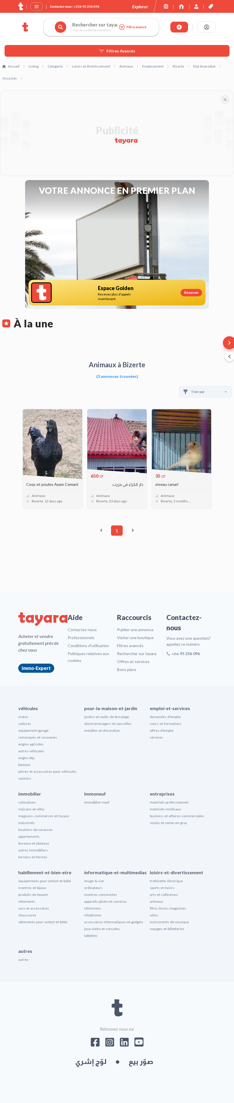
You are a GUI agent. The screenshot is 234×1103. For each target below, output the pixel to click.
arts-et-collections (164, 894)
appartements (29, 836)
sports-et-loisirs (162, 888)
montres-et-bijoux (32, 888)
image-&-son (94, 881)
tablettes (91, 935)
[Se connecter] (206, 27)
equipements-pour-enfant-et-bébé (44, 881)
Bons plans (126, 669)
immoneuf (95, 793)
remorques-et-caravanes (37, 737)
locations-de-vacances (35, 829)
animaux (156, 901)
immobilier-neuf (96, 802)
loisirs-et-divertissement (176, 872)
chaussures (27, 915)
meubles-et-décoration (102, 730)
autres (25, 951)
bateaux (24, 764)
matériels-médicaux (165, 809)
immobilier (29, 793)
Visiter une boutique (135, 637)
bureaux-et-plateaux (33, 843)
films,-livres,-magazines (168, 908)
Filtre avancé (136, 27)
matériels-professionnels (169, 802)
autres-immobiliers (33, 850)
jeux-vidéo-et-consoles (102, 929)
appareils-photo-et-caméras (105, 901)
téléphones (93, 915)
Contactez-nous (82, 629)
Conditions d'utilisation (88, 645)
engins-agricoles (31, 744)
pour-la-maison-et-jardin (110, 708)
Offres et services (133, 661)
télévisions (92, 908)
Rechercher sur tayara (136, 653)
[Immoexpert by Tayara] (181, 6)
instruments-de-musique (169, 922)
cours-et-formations (165, 723)
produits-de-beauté (33, 894)
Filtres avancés (130, 645)
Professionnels (81, 637)
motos (23, 717)
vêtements (26, 901)
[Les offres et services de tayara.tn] (210, 6)
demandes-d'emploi (165, 717)
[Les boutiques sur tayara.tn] (166, 6)
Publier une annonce (135, 629)
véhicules (28, 708)
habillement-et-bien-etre (44, 872)
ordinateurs (93, 888)
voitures (24, 723)
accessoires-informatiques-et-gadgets (113, 922)
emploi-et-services (170, 708)
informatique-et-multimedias (115, 872)
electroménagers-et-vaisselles (108, 723)
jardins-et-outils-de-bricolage (106, 717)
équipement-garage (33, 730)
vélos (154, 915)
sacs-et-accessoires (33, 908)
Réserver (191, 292)
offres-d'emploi (162, 730)
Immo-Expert (36, 668)
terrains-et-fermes (32, 857)
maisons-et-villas (31, 809)
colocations (27, 802)
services (156, 737)
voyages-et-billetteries (167, 929)
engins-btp (26, 758)
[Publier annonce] (179, 27)
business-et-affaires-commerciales (177, 816)
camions (24, 778)
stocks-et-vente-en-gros (168, 823)
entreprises (162, 793)
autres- (23, 959)
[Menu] (36, 6)
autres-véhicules (31, 751)
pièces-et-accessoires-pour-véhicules (47, 771)
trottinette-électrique (166, 881)
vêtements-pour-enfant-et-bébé (42, 922)
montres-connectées (100, 894)
